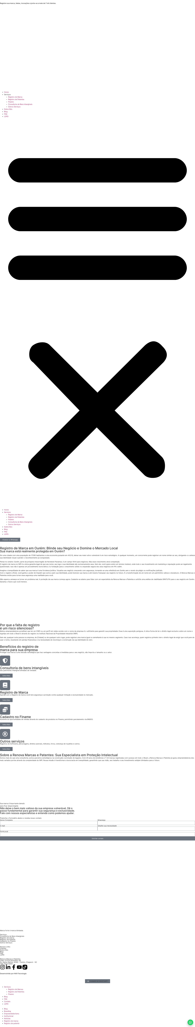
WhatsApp (101, 820)
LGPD (6, 116)
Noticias (7, 1018)
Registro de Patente (7, 939)
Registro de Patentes (16, 99)
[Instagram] (2, 967)
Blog (6, 112)
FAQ (5, 114)
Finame (11, 102)
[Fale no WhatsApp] (190, 1022)
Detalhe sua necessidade (107, 826)
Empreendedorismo (11, 1014)
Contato (7, 1001)
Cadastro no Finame (8, 941)
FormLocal (4, 831)
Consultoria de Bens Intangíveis (20, 104)
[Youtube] (19, 967)
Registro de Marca (15, 97)
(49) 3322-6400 (6, 964)
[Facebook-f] (13, 967)
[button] (97, 313)
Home (6, 92)
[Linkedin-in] (8, 967)
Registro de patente (11, 1023)
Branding (7, 1011)
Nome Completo (6, 820)
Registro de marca (7, 938)
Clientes (3, 948)
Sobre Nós (8, 109)
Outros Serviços (14, 107)
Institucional (8, 1016)
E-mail (2, 826)
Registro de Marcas (15, 989)
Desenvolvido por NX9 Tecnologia (13, 974)
